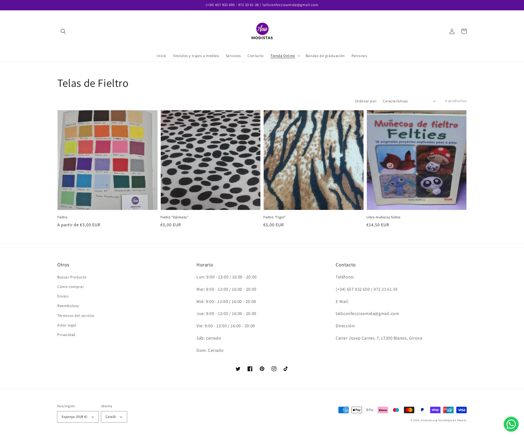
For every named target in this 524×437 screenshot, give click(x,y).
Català (111, 416)
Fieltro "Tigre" (274, 217)
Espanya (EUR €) (74, 416)
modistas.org (429, 420)
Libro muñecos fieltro (384, 217)
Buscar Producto (72, 277)
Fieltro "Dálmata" (174, 217)
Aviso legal (66, 325)
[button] (63, 31)
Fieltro (62, 217)
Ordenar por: (366, 101)
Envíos (63, 296)
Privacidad (66, 334)
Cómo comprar (70, 286)
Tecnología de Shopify (452, 420)
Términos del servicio (76, 315)
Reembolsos (68, 305)
